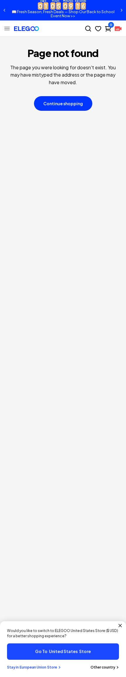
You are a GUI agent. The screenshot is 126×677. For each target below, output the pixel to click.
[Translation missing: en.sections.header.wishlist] (98, 28)
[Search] (88, 28)
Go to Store (63, 651)
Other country (103, 667)
